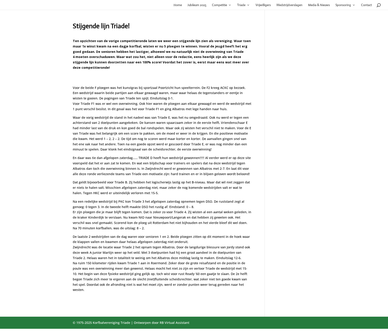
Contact (366, 5)
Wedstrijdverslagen (289, 5)
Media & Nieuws (319, 5)
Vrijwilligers (263, 5)
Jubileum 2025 (196, 5)
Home (178, 5)
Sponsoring (343, 5)
